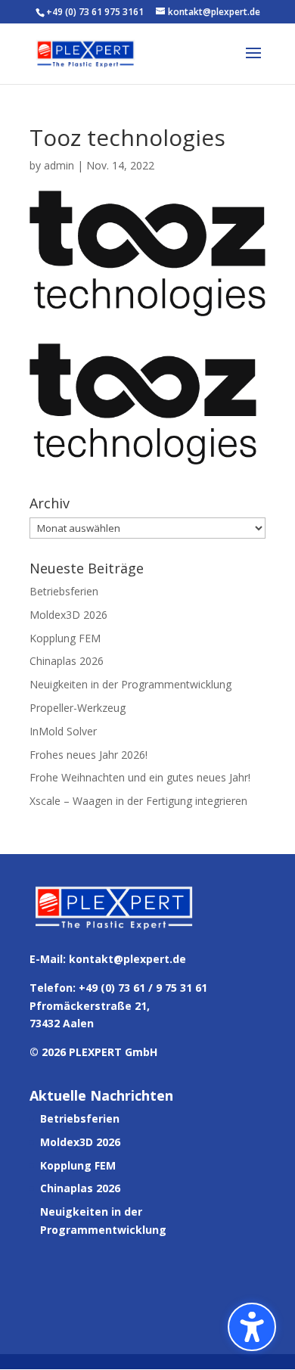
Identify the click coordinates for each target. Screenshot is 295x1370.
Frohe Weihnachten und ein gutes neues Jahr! (140, 777)
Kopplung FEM (65, 638)
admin (59, 165)
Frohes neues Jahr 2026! (89, 754)
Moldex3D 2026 (68, 614)
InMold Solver (63, 731)
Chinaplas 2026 (67, 661)
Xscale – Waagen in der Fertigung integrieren (138, 801)
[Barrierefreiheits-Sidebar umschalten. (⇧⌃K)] (252, 1327)
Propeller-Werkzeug (78, 708)
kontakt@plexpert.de (127, 959)
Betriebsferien (64, 591)
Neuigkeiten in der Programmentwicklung (130, 684)
